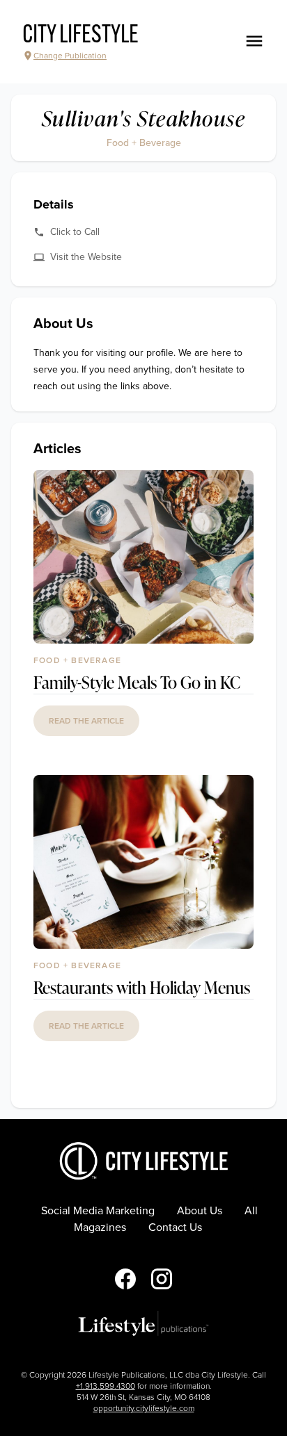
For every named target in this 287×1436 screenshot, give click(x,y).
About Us (199, 1211)
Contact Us (175, 1227)
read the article (86, 721)
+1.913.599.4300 (105, 1386)
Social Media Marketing (98, 1211)
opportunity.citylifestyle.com (143, 1408)
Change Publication (70, 55)
